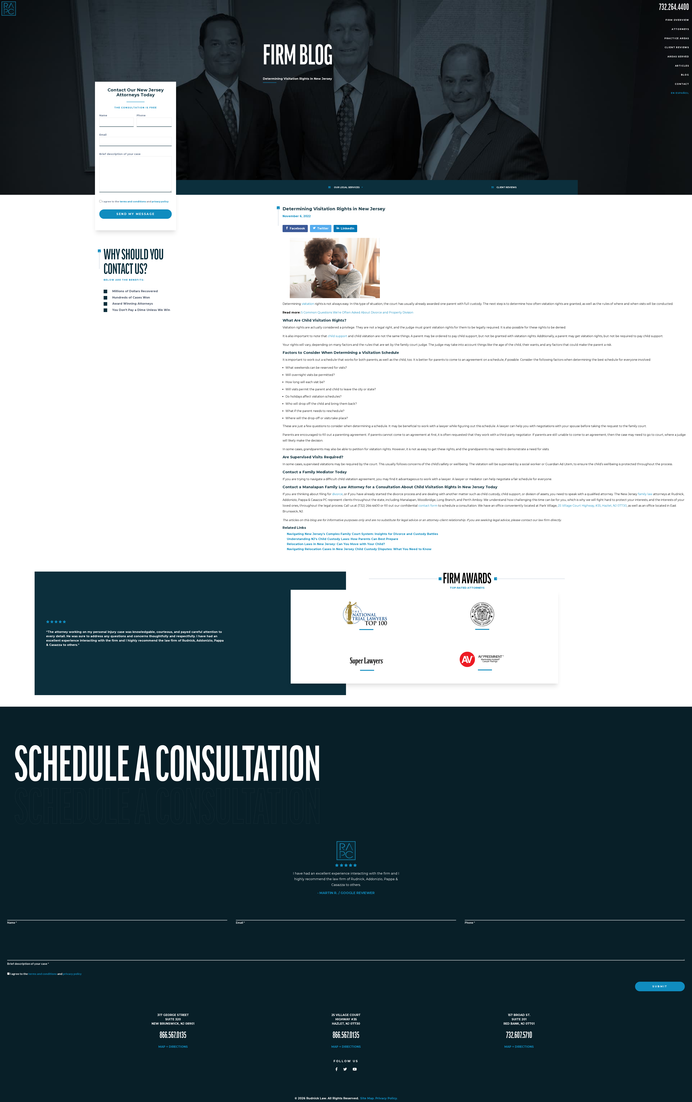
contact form (427, 505)
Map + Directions (173, 1046)
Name (103, 115)
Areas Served (678, 56)
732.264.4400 (674, 7)
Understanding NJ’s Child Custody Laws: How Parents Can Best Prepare (342, 539)
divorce (337, 494)
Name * (12, 922)
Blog (685, 74)
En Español (680, 93)
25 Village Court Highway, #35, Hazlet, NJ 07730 (592, 505)
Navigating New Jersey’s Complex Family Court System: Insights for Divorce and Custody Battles (362, 534)
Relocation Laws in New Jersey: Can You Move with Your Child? (336, 544)
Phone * (470, 922)
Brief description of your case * (28, 963)
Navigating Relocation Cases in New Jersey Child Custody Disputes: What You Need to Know (359, 549)
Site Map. (367, 1098)
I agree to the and (135, 201)
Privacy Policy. (386, 1098)
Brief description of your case (120, 154)
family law (645, 494)
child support (337, 336)
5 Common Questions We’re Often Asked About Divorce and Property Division (357, 312)
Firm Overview (677, 20)
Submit (659, 986)
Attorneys (680, 29)
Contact (682, 84)
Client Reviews (677, 47)
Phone (141, 115)
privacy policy (160, 201)
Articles (682, 65)
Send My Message (135, 214)
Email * (240, 922)
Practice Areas (676, 38)
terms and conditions (133, 201)
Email (103, 134)
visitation (307, 304)
